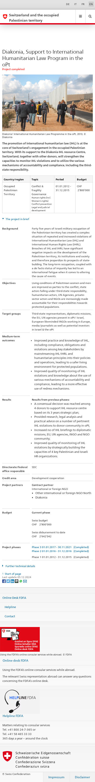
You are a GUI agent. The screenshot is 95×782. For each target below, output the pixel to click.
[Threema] (17, 580)
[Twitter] (8, 580)
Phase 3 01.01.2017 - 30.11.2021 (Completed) (60, 547)
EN (91, 4)
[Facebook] (4, 580)
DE (68, 4)
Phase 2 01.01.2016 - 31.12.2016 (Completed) (60, 551)
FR (83, 4)
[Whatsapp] (21, 580)
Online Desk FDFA (14, 597)
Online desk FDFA (15, 660)
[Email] (25, 580)
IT (75, 4)
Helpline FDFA (13, 716)
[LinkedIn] (13, 580)
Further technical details (20, 566)
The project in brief (17, 219)
